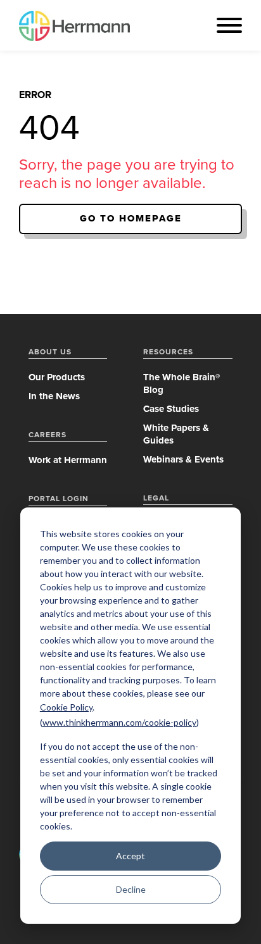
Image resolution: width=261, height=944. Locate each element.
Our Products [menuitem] (57, 377)
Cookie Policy (66, 707)
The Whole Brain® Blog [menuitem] (181, 383)
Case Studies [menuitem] (171, 408)
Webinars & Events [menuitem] (183, 459)
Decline (131, 889)
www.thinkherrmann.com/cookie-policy (119, 722)
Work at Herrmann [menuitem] (68, 460)
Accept (130, 855)
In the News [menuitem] (54, 396)
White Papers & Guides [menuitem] (176, 434)
